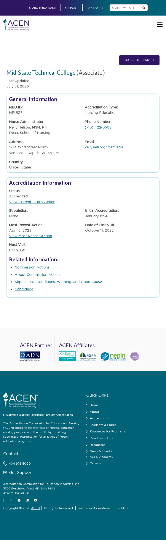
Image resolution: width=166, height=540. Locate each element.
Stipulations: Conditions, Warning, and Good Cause (58, 282)
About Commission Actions (38, 274)
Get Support (21, 472)
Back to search (139, 60)
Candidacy (24, 289)
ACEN (35, 508)
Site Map (121, 508)
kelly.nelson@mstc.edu (104, 147)
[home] (16, 24)
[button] (159, 24)
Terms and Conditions (94, 508)
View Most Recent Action (30, 236)
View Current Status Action (32, 202)
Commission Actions (32, 267)
